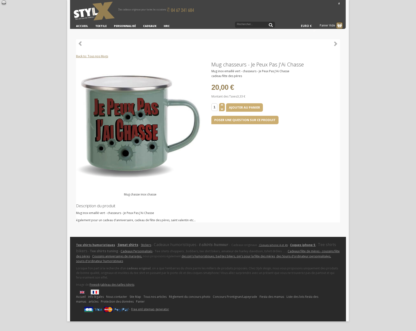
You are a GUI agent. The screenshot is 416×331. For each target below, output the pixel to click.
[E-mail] (4, 3)
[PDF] (337, 64)
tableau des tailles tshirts (117, 285)
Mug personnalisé (80, 43)
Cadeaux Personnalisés (136, 251)
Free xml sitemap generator (150, 309)
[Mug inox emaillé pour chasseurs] (140, 127)
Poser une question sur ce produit (245, 120)
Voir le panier (339, 25)
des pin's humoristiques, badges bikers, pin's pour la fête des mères (228, 256)
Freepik (95, 285)
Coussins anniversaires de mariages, (117, 256)
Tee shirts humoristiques (95, 245)
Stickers (146, 245)
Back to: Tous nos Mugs (92, 56)
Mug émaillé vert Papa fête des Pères (335, 43)
